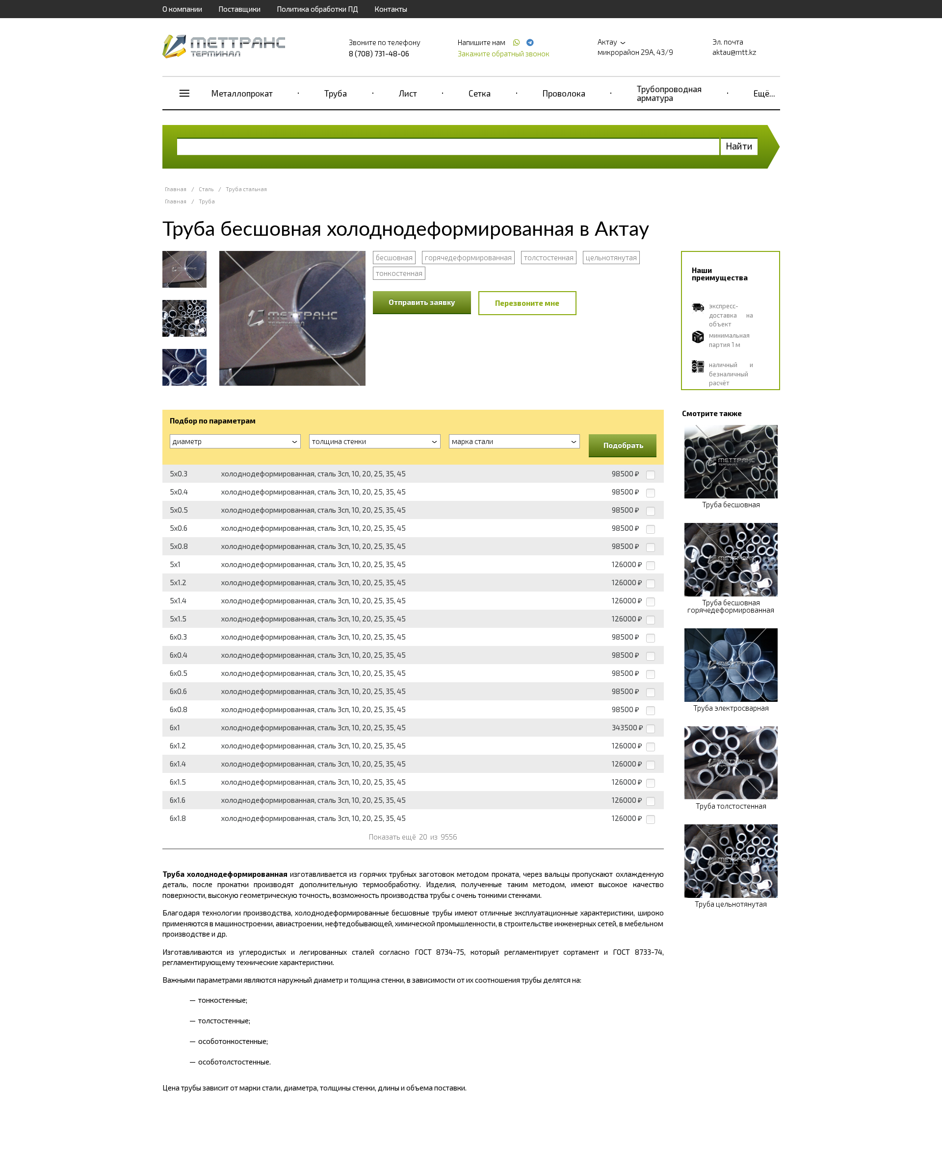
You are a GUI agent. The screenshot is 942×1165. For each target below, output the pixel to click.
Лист (408, 93)
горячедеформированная (468, 257)
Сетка (480, 93)
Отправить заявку (422, 301)
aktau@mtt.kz (734, 52)
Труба (335, 93)
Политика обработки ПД (317, 8)
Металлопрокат (242, 93)
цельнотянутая (611, 257)
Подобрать (623, 445)
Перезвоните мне (527, 302)
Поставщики (239, 8)
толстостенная (549, 257)
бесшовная (394, 257)
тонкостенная (399, 273)
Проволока (564, 93)
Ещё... (764, 93)
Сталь (206, 189)
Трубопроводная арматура (669, 93)
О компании (182, 8)
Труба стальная (246, 189)
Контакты (390, 8)
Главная (175, 189)
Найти (739, 145)
